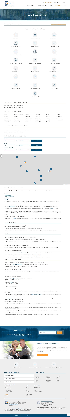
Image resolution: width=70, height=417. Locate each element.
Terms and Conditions (29, 394)
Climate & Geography (8, 195)
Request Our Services (48, 2)
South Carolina (59, 374)
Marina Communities (15, 71)
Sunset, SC (58, 118)
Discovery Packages (8, 390)
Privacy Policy (28, 391)
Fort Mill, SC (16, 118)
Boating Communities (54, 38)
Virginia (58, 380)
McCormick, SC (37, 118)
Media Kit (35, 390)
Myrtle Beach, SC (38, 121)
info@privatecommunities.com (13, 404)
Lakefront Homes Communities (54, 63)
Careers (27, 395)
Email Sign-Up (58, 5)
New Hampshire (48, 377)
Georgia (37, 380)
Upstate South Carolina (18, 107)
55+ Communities (16, 36)
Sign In (35, 388)
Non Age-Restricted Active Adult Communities (54, 367)
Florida (37, 378)
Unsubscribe (6, 395)
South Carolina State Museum (17, 264)
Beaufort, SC (6, 116)
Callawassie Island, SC (7, 119)
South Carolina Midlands (18, 105)
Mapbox (64, 184)
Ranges (11, 282)
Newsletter (6, 394)
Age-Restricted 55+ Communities (35, 365)
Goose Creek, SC (27, 114)
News (55, 2)
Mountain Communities (35, 71)
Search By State (40, 372)
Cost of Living (7, 197)
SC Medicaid (10, 298)
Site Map (27, 390)
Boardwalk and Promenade (21, 252)
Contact (58, 2)
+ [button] (1, 155)
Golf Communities (54, 54)
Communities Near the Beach (54, 71)
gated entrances (12, 206)
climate (15, 218)
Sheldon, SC (48, 121)
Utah (57, 378)
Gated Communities (35, 54)
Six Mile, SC (58, 114)
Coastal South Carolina (8, 105)
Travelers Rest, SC (60, 119)
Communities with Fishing (54, 46)
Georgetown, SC (17, 121)
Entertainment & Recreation (9, 196)
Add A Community (37, 387)
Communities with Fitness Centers (16, 54)
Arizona (37, 374)
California (37, 376)
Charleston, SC (6, 121)
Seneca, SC (48, 119)
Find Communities (30, 5)
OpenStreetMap (68, 184)
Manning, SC (37, 116)
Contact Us (27, 388)
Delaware (37, 377)
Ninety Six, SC (48, 114)
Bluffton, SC (6, 118)
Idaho (37, 381)
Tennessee (58, 376)
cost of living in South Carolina (14, 278)
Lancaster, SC (27, 121)
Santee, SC (48, 118)
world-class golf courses (37, 254)
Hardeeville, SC (27, 116)
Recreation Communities (54, 79)
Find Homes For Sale (8, 388)
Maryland (47, 374)
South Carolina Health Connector (36, 294)
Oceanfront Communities (15, 79)
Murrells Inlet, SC (38, 119)
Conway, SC (16, 116)
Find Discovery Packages (42, 5)
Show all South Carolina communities (58, 24)
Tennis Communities (54, 88)
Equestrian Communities (35, 46)
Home (43, 2)
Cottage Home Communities (16, 46)
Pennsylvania (48, 381)
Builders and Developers (8, 391)
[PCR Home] (7, 402)
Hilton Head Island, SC (28, 118)
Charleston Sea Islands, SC (18, 114)
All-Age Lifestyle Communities (16, 367)
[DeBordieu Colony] (49, 171)
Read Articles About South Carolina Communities (12, 317)
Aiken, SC (5, 114)
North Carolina (48, 380)
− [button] (1, 156)
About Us (63, 2)
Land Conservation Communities (35, 63)
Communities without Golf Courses (16, 63)
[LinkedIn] (12, 405)
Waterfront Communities (35, 96)
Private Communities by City (10, 384)
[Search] (64, 5)
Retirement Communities (15, 88)
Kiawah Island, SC (28, 119)
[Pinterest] (11, 405)
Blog (51, 5)
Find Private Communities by (11, 372)
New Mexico (48, 378)
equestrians (52, 208)
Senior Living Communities (35, 88)
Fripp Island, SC (16, 119)
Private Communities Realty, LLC (46, 401)
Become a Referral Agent (38, 391)
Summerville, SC (59, 116)
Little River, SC (37, 114)
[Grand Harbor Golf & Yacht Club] (25, 162)
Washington (58, 381)
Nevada (47, 376)
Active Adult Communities (35, 38)
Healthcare (6, 199)
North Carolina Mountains (8, 107)
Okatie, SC (47, 116)
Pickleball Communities (35, 79)
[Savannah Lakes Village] (21, 166)
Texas (57, 377)
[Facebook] (9, 405)
